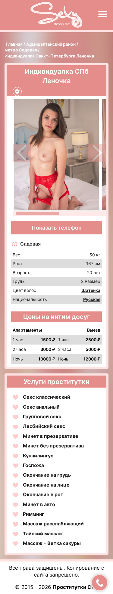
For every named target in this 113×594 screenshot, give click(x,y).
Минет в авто (39, 504)
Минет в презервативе (50, 436)
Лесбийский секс (44, 426)
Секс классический (46, 397)
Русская (91, 299)
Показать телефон (57, 227)
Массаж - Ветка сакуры (52, 543)
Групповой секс (42, 416)
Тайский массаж (43, 534)
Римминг (33, 514)
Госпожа (33, 465)
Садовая (30, 244)
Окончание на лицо (46, 485)
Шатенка (90, 290)
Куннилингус (38, 456)
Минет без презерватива (53, 446)
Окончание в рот (43, 494)
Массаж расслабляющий (53, 524)
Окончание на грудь (47, 475)
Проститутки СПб (75, 587)
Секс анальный (41, 407)
